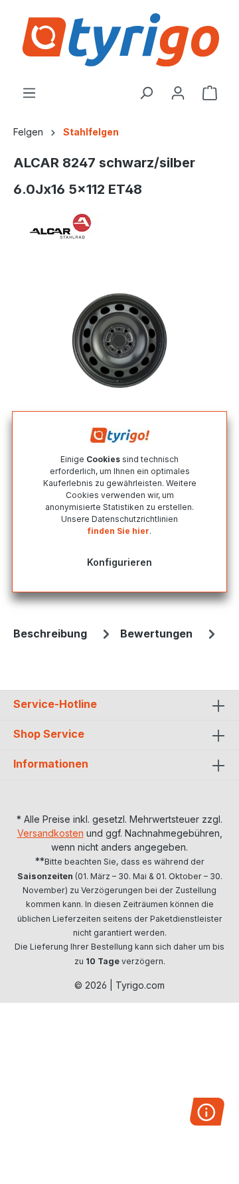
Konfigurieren (119, 562)
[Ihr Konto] (178, 93)
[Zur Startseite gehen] (119, 39)
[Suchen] (146, 93)
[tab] (63, 633)
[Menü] (29, 93)
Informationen (50, 763)
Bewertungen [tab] (156, 633)
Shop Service (48, 733)
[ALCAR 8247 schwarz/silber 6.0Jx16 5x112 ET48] (119, 340)
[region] (119, 341)
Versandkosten (50, 833)
